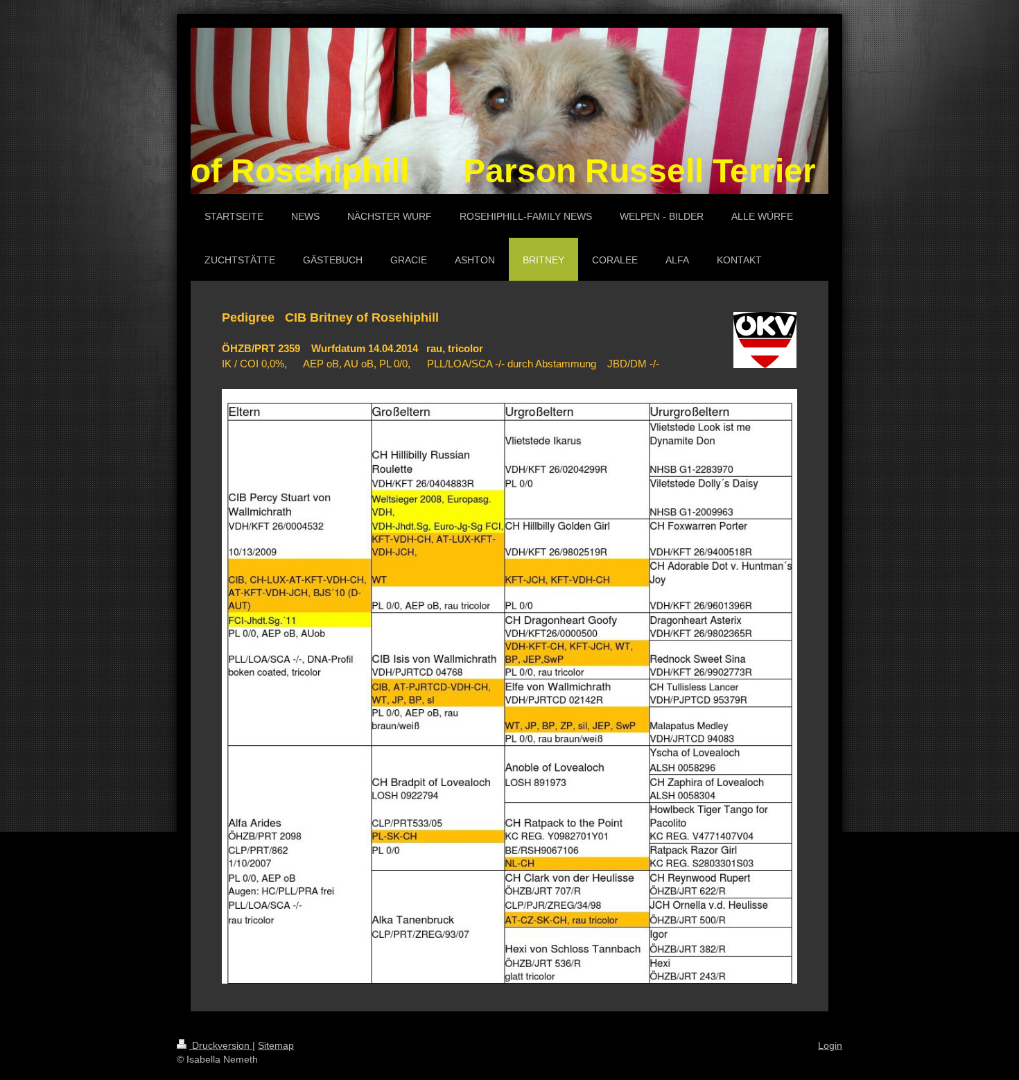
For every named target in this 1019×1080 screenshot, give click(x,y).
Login (830, 1045)
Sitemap (276, 1045)
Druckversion (220, 1045)
